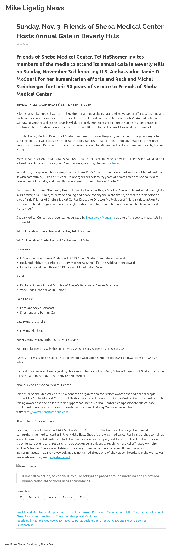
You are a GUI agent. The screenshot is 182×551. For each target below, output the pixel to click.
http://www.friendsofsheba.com (45, 412)
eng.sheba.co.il (60, 457)
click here (112, 163)
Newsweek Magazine (100, 217)
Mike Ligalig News (35, 8)
